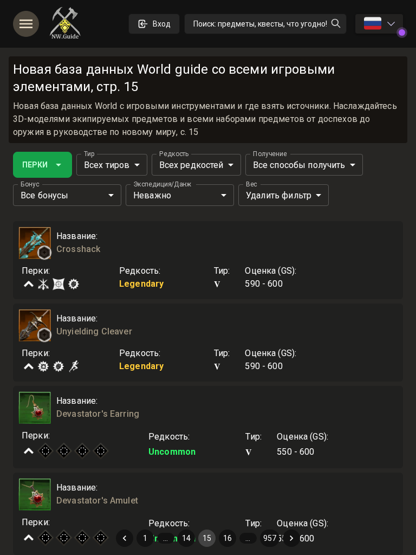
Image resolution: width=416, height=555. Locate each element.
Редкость (174, 154)
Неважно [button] (152, 195)
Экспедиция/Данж (162, 184)
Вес (251, 184)
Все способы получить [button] (299, 165)
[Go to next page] (291, 538)
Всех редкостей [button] (191, 165)
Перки (35, 164)
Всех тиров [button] (107, 165)
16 (227, 538)
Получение (270, 154)
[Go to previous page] (124, 538)
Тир (89, 154)
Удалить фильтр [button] (278, 195)
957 (269, 538)
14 (186, 538)
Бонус (30, 184)
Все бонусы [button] (45, 195)
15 (207, 538)
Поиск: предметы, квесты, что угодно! (260, 24)
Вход (162, 24)
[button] (44, 252)
